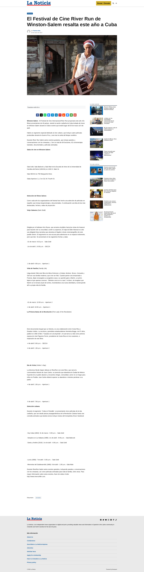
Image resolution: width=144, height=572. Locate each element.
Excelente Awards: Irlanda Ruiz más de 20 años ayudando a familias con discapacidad (110, 214)
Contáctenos (31, 540)
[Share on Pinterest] (60, 115)
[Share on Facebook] (37, 115)
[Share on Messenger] (48, 115)
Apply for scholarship (34, 555)
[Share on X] (41, 115)
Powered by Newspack (111, 569)
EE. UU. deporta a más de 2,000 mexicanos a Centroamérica (110, 129)
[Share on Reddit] (63, 115)
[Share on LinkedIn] (56, 115)
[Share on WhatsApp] (45, 115)
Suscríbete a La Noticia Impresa (37, 544)
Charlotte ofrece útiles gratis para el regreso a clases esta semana (110, 180)
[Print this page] (75, 115)
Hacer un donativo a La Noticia (37, 559)
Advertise (30, 548)
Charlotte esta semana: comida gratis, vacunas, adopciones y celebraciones (110, 203)
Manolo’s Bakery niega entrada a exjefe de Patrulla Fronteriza (110, 108)
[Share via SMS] (67, 115)
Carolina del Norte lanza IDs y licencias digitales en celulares (110, 191)
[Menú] (116, 3)
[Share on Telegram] (52, 115)
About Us (30, 537)
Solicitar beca (31, 551)
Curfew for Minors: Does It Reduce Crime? (110, 139)
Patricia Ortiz (36, 30)
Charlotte (30, 13)
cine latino (38, 497)
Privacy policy (31, 562)
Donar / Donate (103, 3)
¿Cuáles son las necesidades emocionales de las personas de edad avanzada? (109, 121)
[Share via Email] (71, 115)
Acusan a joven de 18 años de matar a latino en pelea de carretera (110, 168)
